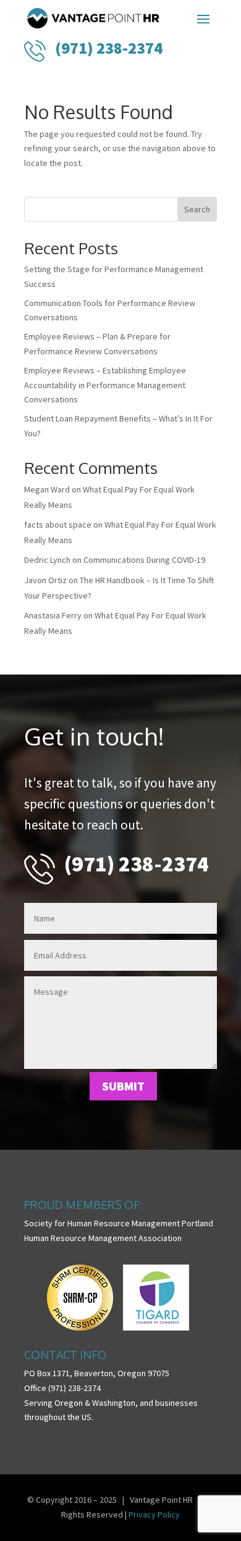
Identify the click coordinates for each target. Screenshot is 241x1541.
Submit (123, 1086)
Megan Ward (47, 489)
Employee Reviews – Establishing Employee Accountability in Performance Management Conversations (105, 385)
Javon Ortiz (45, 580)
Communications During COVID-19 (144, 559)
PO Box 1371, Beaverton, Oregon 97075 (96, 1373)
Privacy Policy (154, 1514)
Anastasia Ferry (53, 615)
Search (197, 209)
